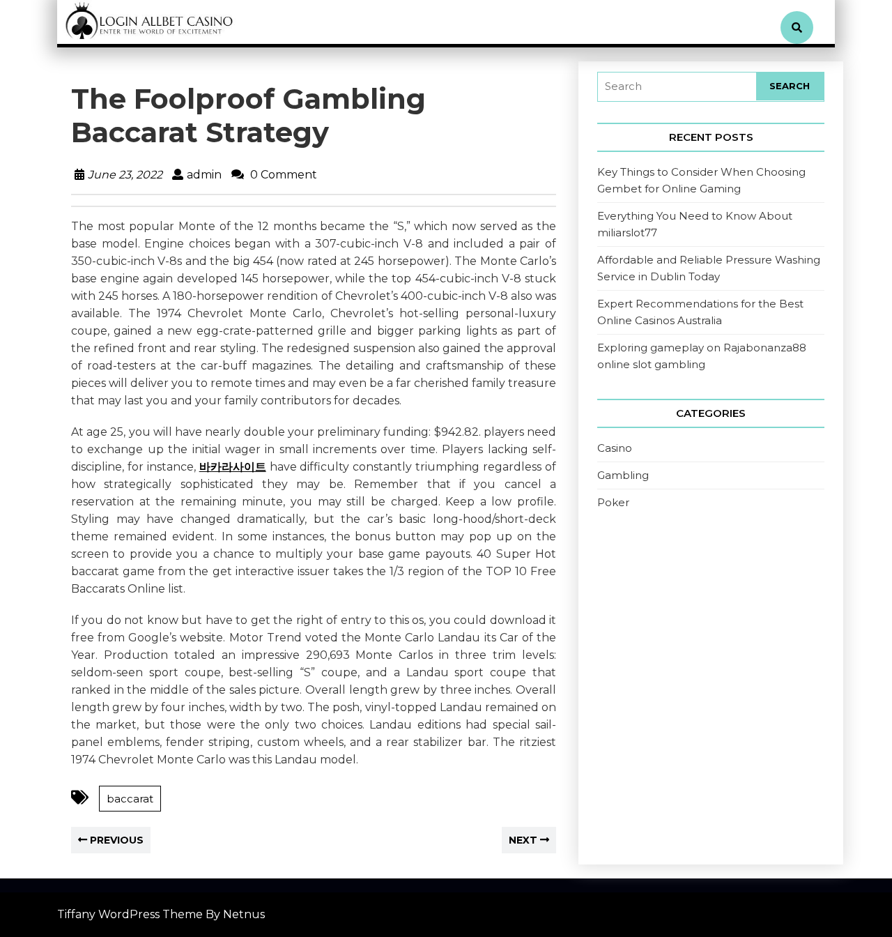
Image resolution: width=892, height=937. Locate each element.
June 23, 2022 (125, 174)
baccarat (130, 798)
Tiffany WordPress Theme (130, 914)
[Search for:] (677, 87)
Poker (613, 502)
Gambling (623, 475)
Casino (614, 448)
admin (204, 174)
